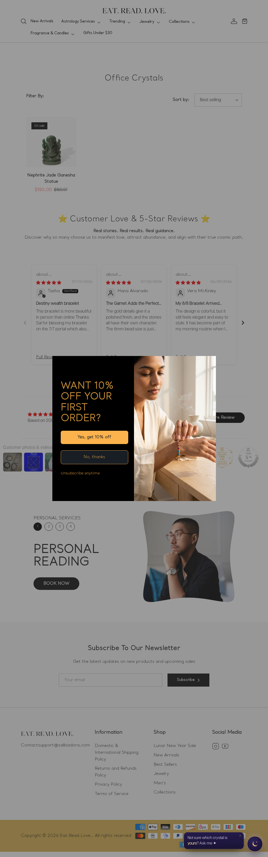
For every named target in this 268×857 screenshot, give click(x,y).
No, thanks (94, 457)
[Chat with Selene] (255, 844)
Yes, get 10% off (94, 437)
